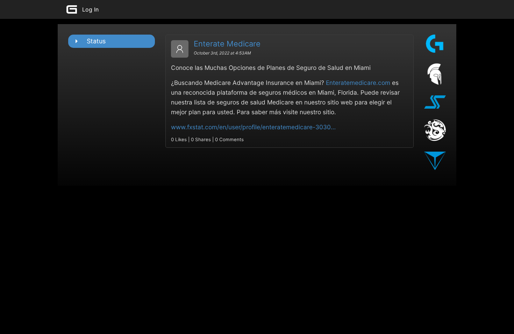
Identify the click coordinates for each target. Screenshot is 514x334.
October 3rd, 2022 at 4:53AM (222, 53)
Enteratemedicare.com (358, 82)
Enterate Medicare (227, 43)
